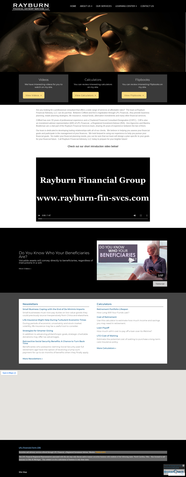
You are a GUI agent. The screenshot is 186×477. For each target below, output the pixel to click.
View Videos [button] (32, 95)
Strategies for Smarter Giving (38, 331)
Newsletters (30, 304)
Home (73, 6)
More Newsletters (33, 358)
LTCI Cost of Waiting (107, 336)
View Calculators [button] (84, 95)
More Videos (25, 269)
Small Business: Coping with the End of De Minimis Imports (54, 309)
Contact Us (147, 6)
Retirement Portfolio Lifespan (112, 309)
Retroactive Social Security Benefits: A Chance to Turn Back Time (54, 342)
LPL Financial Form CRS (30, 447)
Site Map (23, 472)
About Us (85, 6)
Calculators (104, 304)
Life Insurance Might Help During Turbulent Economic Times (54, 320)
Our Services (104, 6)
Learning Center (125, 6)
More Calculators (106, 348)
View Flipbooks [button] (132, 95)
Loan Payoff (103, 328)
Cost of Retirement (107, 317)
